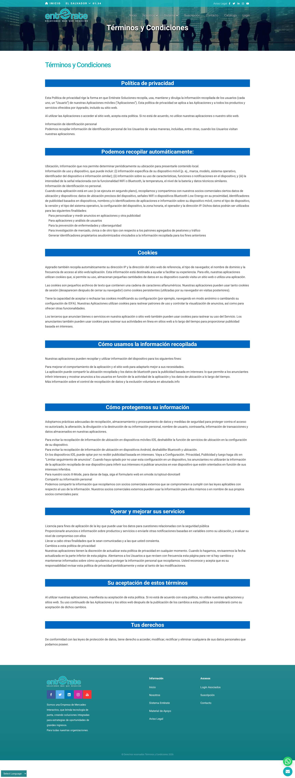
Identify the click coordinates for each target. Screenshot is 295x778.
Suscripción (192, 15)
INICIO (54, 3)
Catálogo (230, 15)
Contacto (212, 15)
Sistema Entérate (159, 703)
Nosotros (154, 695)
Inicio (133, 15)
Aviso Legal (220, 3)
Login (246, 15)
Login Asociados (210, 687)
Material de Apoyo (160, 711)
